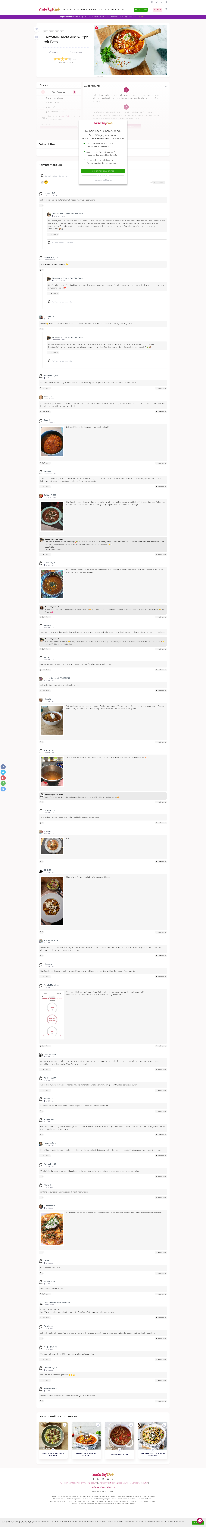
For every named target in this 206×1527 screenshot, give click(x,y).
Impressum (92, 1483)
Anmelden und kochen (103, 180)
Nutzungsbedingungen (120, 1483)
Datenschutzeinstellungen (103, 1487)
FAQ (60, 1483)
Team (65, 1483)
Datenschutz (103, 1483)
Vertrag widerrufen (140, 1483)
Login (158, 10)
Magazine (104, 10)
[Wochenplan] (36, 37)
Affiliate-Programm (77, 1483)
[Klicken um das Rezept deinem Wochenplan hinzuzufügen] (65, 1425)
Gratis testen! (141, 10)
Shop (114, 10)
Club (121, 10)
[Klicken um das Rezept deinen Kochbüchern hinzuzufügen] (53, 1450)
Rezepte (67, 10)
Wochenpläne (89, 10)
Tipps (77, 10)
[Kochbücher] (36, 29)
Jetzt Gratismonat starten (103, 171)
